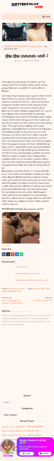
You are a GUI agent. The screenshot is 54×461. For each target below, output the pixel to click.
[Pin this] (12, 254)
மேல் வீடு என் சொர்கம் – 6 (43, 298)
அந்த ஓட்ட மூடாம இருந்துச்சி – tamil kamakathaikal (22, 426)
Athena (6, 311)
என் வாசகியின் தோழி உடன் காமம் (28, 273)
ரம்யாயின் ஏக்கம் (22, 266)
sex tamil (36, 288)
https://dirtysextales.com (21, 311)
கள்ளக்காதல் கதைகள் (17, 288)
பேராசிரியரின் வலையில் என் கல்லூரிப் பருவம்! (32, 280)
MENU (48, 17)
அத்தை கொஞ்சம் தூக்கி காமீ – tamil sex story (20, 430)
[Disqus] (27, 362)
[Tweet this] (8, 254)
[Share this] (4, 254)
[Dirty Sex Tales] (27, 5)
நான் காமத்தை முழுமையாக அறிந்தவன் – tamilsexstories (12, 300)
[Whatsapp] (21, 254)
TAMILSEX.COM (14, 291)
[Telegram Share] (17, 254)
